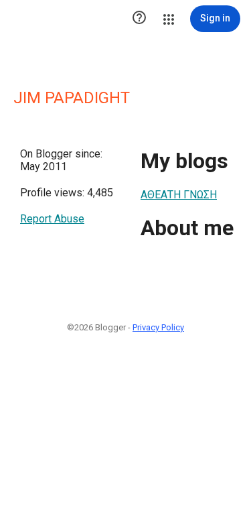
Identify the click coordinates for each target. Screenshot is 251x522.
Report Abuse (52, 218)
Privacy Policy (158, 327)
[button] (139, 19)
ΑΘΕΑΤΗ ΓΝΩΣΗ (179, 194)
